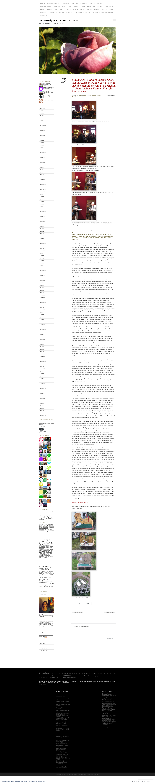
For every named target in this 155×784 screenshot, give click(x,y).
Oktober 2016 (42, 393)
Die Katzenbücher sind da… (48, 88)
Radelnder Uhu (46, 91)
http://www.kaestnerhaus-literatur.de (80, 502)
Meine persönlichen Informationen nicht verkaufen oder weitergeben (84, 774)
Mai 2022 (42, 228)
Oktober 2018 (42, 334)
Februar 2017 (42, 383)
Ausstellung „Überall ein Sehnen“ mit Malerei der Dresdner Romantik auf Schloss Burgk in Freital (109, 713)
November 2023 (43, 184)
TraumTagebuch (110, 9)
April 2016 (42, 408)
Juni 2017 (42, 373)
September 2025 (43, 132)
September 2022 (43, 218)
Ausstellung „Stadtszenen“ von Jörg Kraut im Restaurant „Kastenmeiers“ (108, 723)
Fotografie (51, 571)
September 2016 (43, 395)
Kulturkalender (97, 6)
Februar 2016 (42, 413)
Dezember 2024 (43, 152)
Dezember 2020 (43, 270)
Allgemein (51, 567)
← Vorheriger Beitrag (77, 612)
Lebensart (42, 9)
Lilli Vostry (79, 95)
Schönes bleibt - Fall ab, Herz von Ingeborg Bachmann (62, 741)
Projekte (75, 9)
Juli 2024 (41, 164)
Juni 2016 (42, 403)
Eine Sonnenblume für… (46, 6)
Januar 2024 (42, 179)
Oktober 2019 (42, 304)
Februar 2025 (42, 147)
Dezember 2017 (43, 359)
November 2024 (43, 154)
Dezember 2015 (43, 415)
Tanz (103, 9)
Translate (49, 637)
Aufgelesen (75, 3)
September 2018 (43, 336)
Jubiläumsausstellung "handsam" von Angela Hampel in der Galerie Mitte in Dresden (62, 746)
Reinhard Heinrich (46, 95)
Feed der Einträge (43, 648)
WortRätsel (69, 12)
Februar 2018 (42, 354)
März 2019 (42, 322)
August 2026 (42, 108)
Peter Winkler (46, 83)
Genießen (75, 6)
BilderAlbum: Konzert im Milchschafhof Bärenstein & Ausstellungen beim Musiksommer (109, 694)
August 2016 (42, 398)
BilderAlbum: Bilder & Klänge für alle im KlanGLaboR (63, 705)
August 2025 (42, 135)
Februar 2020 (42, 295)
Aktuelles (42, 3)
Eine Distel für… (101, 3)
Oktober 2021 (42, 245)
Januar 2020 (42, 297)
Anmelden (42, 645)
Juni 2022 (42, 226)
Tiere (40, 585)
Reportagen (43, 12)
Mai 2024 (42, 169)
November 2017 (43, 361)
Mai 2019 (42, 317)
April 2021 (42, 260)
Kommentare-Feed (43, 650)
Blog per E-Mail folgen (46, 419)
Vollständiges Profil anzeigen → (45, 632)
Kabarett (46, 573)
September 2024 (43, 159)
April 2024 (42, 172)
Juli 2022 (41, 223)
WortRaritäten (60, 12)
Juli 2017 (41, 371)
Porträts (68, 9)
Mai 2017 (42, 376)
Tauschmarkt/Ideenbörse (93, 9)
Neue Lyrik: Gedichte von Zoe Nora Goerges (108, 702)
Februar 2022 (42, 236)
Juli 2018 (41, 341)
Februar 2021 (42, 265)
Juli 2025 (41, 137)
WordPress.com (43, 653)
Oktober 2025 (42, 130)
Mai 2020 (42, 287)
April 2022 (42, 231)
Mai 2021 (42, 258)
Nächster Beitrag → (109, 612)
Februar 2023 (42, 206)
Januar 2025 (42, 150)
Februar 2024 (42, 177)
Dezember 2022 (43, 211)
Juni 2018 (42, 344)
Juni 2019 (42, 314)
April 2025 (42, 142)
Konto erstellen (43, 643)
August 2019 (42, 309)
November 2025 (43, 127)
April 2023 (42, 201)
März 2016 (42, 410)
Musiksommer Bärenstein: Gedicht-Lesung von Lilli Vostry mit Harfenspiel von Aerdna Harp (109, 716)
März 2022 (42, 233)
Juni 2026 (42, 113)
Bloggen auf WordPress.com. (62, 774)
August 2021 (42, 250)
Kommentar (110, 638)
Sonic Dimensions (46, 99)
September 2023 (43, 189)
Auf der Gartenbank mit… (53, 3)
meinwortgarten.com (52, 20)
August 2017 (42, 368)
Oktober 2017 (42, 363)
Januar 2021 (42, 268)
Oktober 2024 (42, 157)
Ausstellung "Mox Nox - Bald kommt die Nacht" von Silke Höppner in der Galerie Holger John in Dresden (63, 758)
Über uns (92, 3)
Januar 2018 (42, 356)
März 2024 (42, 174)
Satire (51, 581)
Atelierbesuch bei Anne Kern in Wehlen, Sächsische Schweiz (62, 743)
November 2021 (43, 243)
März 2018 (42, 351)
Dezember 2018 (43, 329)
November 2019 (43, 302)
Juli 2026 (41, 110)
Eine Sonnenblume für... (79, 673)
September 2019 (43, 307)
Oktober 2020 (42, 275)
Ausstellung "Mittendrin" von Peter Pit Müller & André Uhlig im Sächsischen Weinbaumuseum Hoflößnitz (62, 715)
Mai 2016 (42, 405)
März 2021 (42, 263)
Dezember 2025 (43, 125)
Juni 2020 (42, 285)
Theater (82, 9)
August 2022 (42, 221)
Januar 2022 (42, 238)
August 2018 (42, 339)
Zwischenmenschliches (81, 12)
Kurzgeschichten (108, 6)
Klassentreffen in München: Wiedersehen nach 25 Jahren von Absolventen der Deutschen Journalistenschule (62, 762)
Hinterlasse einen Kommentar (111, 96)
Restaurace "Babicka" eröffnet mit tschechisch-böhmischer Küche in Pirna (62, 702)
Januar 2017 (42, 386)
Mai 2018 (42, 346)
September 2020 (43, 277)
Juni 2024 (42, 167)
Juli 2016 (41, 400)
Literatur (49, 9)
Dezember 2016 (43, 388)
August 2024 (42, 162)
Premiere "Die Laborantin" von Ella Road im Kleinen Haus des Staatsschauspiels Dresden (62, 718)
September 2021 (43, 248)
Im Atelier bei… (66, 3)
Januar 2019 (42, 327)
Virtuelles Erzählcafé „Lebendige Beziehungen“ (101, 12)
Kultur (89, 6)
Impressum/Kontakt (44, 15)
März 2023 (42, 204)
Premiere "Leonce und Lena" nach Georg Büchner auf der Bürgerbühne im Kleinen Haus (62, 711)
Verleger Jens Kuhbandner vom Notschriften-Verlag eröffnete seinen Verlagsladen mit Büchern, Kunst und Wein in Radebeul (62, 766)
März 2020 (42, 292)
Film (70, 6)
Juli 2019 (41, 312)
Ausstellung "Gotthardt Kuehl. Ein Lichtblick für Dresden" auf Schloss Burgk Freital (63, 726)
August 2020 (42, 280)
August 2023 (42, 191)
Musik (56, 9)
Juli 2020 (41, 282)
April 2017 (42, 378)
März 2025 (42, 145)
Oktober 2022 (42, 216)
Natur (44, 579)
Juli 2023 (41, 194)
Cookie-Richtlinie (41, 781)
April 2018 (42, 349)
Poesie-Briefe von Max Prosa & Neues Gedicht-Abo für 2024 (62, 752)
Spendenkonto (42, 582)
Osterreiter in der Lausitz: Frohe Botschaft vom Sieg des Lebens (62, 755)
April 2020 (42, 290)
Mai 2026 (42, 115)
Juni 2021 (42, 255)
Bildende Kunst (84, 3)
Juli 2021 (41, 253)
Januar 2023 (42, 209)
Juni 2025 (42, 140)
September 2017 (43, 366)
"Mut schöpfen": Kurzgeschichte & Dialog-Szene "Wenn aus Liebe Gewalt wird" (62, 707)
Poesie (61, 9)
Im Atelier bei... (47, 572)
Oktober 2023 (42, 186)
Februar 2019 (42, 324)
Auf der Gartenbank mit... (44, 568)
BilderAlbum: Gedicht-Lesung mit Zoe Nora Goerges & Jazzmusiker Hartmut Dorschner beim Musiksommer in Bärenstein (109, 705)
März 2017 (42, 381)
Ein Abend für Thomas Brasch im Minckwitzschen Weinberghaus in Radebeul (62, 729)
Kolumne (83, 6)
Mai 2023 (42, 199)
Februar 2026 (42, 120)
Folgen (41, 429)
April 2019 (42, 319)
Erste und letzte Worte (60, 6)
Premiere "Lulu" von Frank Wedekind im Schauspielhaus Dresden (61, 749)
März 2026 (42, 118)
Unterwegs (51, 12)
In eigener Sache (106, 673)
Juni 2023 (42, 196)
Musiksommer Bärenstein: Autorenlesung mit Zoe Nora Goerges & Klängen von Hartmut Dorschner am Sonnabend (108, 709)
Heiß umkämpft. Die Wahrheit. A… (48, 100)
